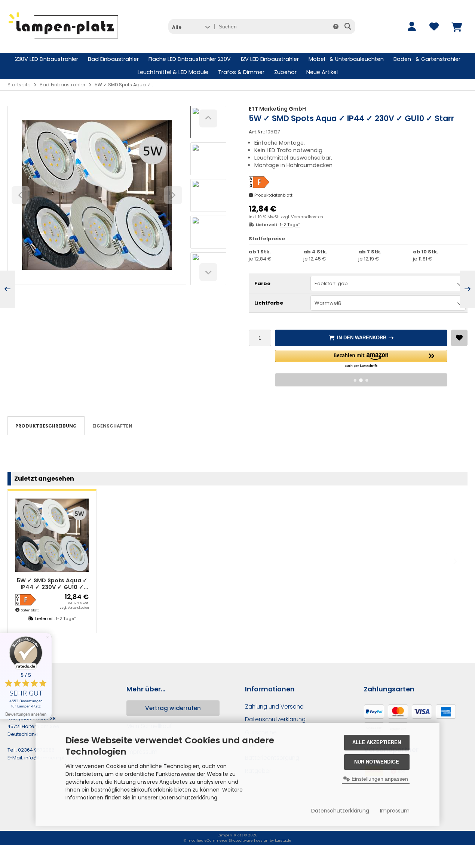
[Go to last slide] (208, 118)
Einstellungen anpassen (379, 779)
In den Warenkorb (361, 337)
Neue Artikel (322, 72)
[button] (191, 26)
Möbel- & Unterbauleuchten (346, 59)
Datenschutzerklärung (340, 810)
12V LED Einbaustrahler (269, 59)
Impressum (395, 810)
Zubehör (285, 72)
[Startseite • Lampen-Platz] (63, 41)
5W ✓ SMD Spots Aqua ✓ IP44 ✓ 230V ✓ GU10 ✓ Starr (52, 583)
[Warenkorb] (456, 26)
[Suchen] (347, 26)
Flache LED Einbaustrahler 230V (189, 59)
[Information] (335, 26)
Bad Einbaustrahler (113, 59)
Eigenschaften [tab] (112, 426)
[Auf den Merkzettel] (459, 338)
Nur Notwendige (376, 762)
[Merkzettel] (433, 26)
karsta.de (283, 840)
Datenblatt (30, 610)
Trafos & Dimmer (241, 72)
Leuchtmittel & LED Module (173, 72)
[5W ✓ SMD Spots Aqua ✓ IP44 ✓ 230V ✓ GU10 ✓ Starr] (52, 535)
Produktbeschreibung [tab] (46, 426)
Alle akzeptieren (376, 742)
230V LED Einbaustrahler (46, 59)
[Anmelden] (411, 26)
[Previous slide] (20, 561)
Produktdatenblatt (273, 195)
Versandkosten (307, 217)
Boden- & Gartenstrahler (426, 59)
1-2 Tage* (290, 225)
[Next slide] (208, 272)
